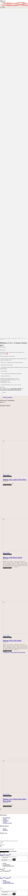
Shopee (4, 828)
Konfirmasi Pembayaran (8, 866)
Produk (5, 338)
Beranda (1, 338)
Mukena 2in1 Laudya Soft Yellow (14, 479)
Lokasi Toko (6, 820)
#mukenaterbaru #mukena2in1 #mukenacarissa (10, 389)
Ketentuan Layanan (7, 823)
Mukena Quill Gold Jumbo (12, 640)
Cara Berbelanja (6, 817)
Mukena (9, 338)
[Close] (0, 853)
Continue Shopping (4, 851)
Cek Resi (5, 821)
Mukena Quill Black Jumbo (12, 557)
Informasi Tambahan (7, 397)
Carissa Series (14, 338)
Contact (4, 819)
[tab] (15, 397)
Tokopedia (5, 830)
